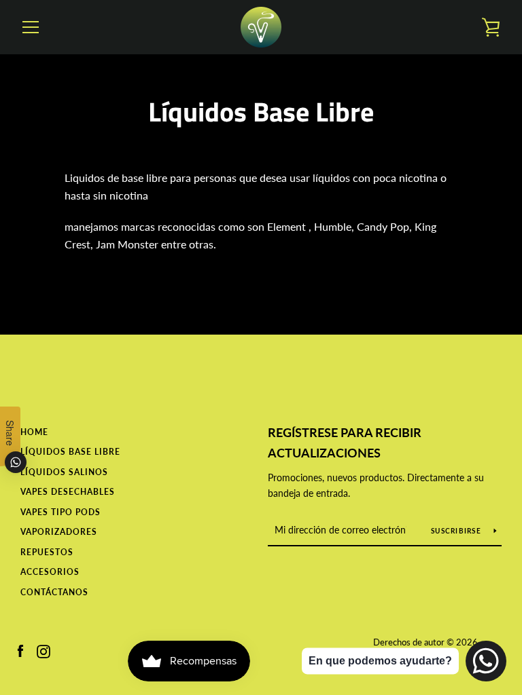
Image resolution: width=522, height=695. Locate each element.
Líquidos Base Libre (70, 452)
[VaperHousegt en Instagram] (43, 649)
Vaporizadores (58, 532)
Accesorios (50, 572)
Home (34, 432)
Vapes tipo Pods (60, 512)
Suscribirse (457, 531)
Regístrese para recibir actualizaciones (344, 443)
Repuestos (46, 552)
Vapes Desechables (67, 492)
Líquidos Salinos (64, 472)
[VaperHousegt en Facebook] (20, 649)
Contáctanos (54, 592)
